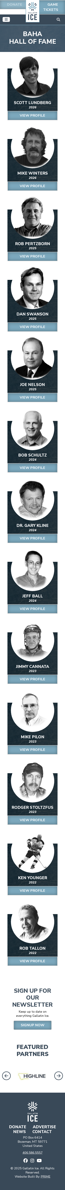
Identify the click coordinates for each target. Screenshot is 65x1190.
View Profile (32, 115)
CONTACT (42, 1131)
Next (59, 1076)
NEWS (20, 1131)
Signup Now (32, 1025)
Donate (14, 4)
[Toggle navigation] (6, 19)
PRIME (45, 1177)
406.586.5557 (33, 1153)
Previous (5, 1076)
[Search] (58, 19)
